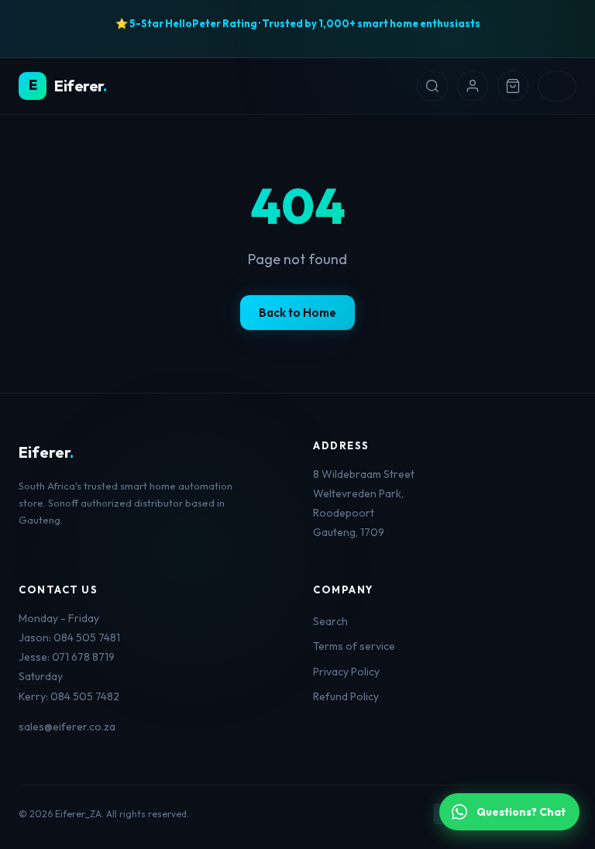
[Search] (432, 85)
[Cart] (512, 85)
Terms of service (354, 646)
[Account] (472, 85)
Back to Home (297, 312)
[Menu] (557, 85)
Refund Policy (346, 696)
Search (330, 621)
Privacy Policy (346, 672)
